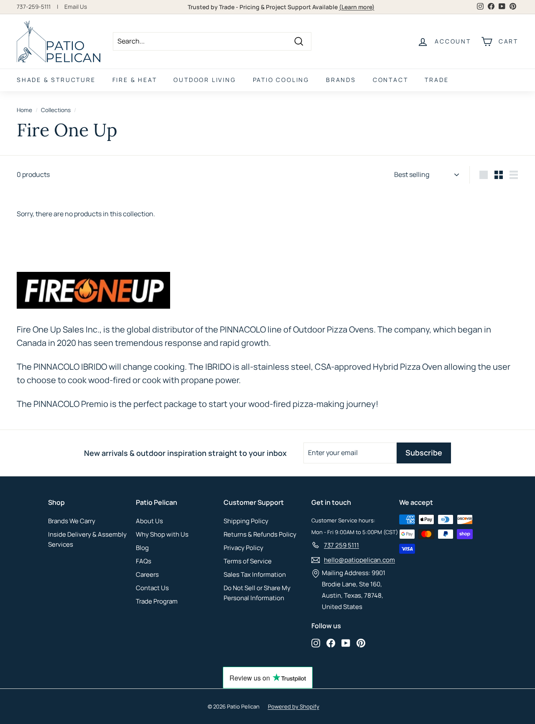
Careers (147, 574)
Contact (390, 80)
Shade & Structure (56, 80)
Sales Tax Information (255, 574)
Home (24, 110)
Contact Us (152, 587)
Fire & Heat (134, 80)
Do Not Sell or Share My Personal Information (257, 592)
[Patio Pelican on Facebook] (330, 643)
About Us (149, 521)
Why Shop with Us (162, 534)
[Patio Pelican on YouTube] (345, 643)
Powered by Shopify (293, 706)
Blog (142, 547)
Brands (341, 80)
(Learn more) (356, 7)
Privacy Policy (243, 547)
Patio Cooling (281, 80)
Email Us (75, 6)
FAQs (143, 561)
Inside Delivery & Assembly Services (87, 539)
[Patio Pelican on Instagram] (315, 643)
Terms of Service (248, 561)
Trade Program (157, 601)
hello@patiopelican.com (359, 559)
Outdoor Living (204, 80)
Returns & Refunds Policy (260, 534)
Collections (56, 110)
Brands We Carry (71, 521)
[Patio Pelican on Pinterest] (361, 643)
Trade (436, 80)
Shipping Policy (246, 521)
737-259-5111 (34, 6)
